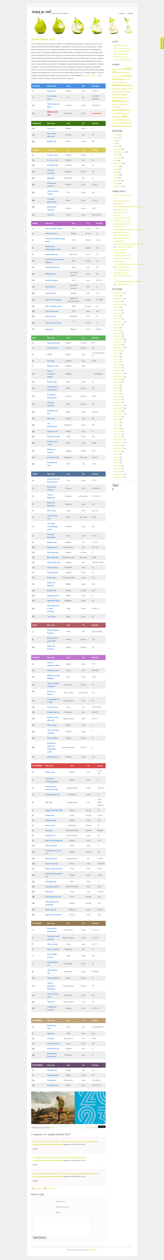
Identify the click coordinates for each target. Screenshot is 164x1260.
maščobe (128, 85)
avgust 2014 (118, 350)
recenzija (117, 175)
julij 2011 (116, 454)
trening (120, 120)
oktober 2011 (118, 445)
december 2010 (119, 474)
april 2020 (117, 307)
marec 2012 (117, 431)
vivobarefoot (123, 123)
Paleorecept (116, 107)
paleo (116, 101)
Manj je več (41, 12)
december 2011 (119, 440)
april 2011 (117, 463)
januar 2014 (117, 371)
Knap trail (51, 91)
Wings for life (52, 366)
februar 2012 (118, 434)
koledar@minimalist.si (90, 75)
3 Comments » (92, 1127)
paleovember (119, 110)
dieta (119, 73)
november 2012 (119, 408)
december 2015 (119, 322)
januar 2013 (117, 402)
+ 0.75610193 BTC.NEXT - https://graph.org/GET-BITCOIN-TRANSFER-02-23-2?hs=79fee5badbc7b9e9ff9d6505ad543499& (128, 275)
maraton (117, 85)
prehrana (119, 113)
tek (125, 116)
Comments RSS (51, 1188)
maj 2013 (117, 391)
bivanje (116, 135)
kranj (124, 82)
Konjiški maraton (52, 887)
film (115, 140)
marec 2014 (117, 365)
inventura (128, 79)
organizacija (122, 98)
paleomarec (124, 104)
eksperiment (125, 73)
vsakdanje (117, 181)
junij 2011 (117, 457)
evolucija (114, 76)
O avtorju (122, 13)
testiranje (114, 120)
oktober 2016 (118, 319)
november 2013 (119, 376)
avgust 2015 (118, 324)
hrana (128, 75)
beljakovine (116, 69)
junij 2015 (117, 327)
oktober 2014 (118, 345)
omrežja (116, 155)
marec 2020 (117, 310)
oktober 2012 (118, 411)
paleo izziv (116, 104)
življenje (128, 126)
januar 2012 (117, 437)
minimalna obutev (118, 92)
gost (115, 143)
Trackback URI (38, 1188)
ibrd (123, 79)
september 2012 (119, 414)
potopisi (116, 169)
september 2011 (119, 448)
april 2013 (117, 394)
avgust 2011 (117, 451)
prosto (52, 1127)
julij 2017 (117, 316)
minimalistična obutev (125, 89)
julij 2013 (117, 385)
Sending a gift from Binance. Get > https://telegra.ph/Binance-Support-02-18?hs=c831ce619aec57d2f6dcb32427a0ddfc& (128, 201)
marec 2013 (117, 396)
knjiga (120, 82)
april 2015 (117, 330)
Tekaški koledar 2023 (43, 39)
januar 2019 (117, 313)
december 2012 (119, 405)
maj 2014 (117, 359)
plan (129, 110)
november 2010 (119, 477)
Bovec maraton (51, 864)
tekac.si (116, 178)
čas (122, 126)
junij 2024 (117, 296)
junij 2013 (117, 388)
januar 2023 (117, 301)
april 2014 (117, 362)
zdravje (116, 125)
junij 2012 (117, 422)
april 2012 (117, 428)
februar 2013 (118, 399)
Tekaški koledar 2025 (121, 45)
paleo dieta (125, 101)
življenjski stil (118, 186)
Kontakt (130, 13)
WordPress (93, 1250)
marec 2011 (117, 466)
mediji (114, 88)
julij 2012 (117, 419)
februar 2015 (118, 336)
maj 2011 (117, 460)
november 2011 (119, 443)
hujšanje (117, 79)
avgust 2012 (118, 417)
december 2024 (119, 293)
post (113, 113)
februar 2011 (118, 468)
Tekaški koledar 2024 (121, 54)
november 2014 (119, 342)
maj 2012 (117, 425)
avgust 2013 (118, 382)
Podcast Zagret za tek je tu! (122, 60)
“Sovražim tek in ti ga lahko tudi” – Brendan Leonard (121, 212)
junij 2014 (117, 356)
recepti (127, 113)
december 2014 (119, 339)
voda (130, 123)
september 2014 (119, 348)
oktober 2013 (118, 379)
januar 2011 (117, 471)
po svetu (116, 166)
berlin (122, 69)
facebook (121, 76)
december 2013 (119, 373)
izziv (116, 82)
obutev (118, 95)
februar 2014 (118, 368)
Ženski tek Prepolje (53, 300)
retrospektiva (117, 117)
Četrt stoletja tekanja (122, 267)
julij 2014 (117, 353)
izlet (113, 82)
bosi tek (116, 137)
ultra (124, 120)
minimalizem (118, 149)
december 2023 (119, 299)
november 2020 (119, 304)
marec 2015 (117, 333)
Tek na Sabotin (53, 978)
